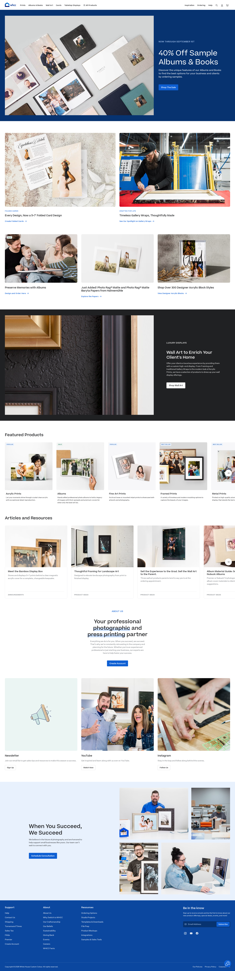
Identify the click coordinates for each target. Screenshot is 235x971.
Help (7, 913)
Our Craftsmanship (51, 922)
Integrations (86, 935)
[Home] (10, 4)
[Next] (228, 473)
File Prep (85, 926)
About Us (47, 913)
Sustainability (49, 931)
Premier (8, 939)
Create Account (12, 944)
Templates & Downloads (92, 922)
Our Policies (197, 967)
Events (46, 939)
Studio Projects (88, 917)
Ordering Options (89, 913)
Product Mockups (89, 931)
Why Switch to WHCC (53, 917)
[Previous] (7, 473)
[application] (228, 964)
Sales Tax (9, 931)
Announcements (16, 595)
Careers (46, 944)
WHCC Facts (49, 948)
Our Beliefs (48, 926)
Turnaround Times (13, 926)
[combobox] (216, 5)
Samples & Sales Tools (91, 939)
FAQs (7, 935)
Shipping (9, 922)
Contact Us (10, 917)
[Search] (216, 5)
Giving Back (48, 935)
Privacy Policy (210, 967)
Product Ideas (81, 595)
